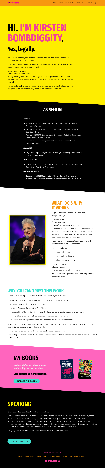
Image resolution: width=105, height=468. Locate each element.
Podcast (89, 3)
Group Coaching (70, 3)
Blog (94, 3)
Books (83, 3)
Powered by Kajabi (52, 464)
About (55, 3)
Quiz (78, 3)
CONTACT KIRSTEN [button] (19, 441)
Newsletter (51, 457)
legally (26, 49)
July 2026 (30, 153)
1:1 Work (60, 3)
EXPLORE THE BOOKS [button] (26, 381)
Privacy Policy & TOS (80, 457)
